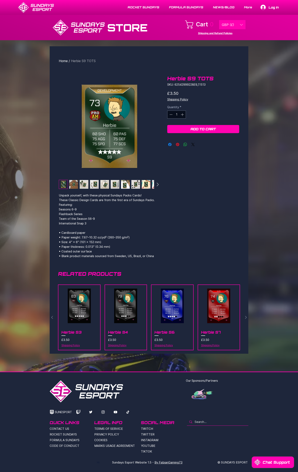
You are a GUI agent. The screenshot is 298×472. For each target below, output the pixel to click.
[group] (149, 317)
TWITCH (147, 429)
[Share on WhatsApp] (185, 144)
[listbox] (232, 24)
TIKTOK (146, 451)
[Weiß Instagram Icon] (103, 412)
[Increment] (182, 114)
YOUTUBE (148, 446)
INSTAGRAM (149, 440)
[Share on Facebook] (169, 144)
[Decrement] (170, 114)
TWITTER (147, 434)
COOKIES (100, 440)
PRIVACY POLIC (105, 434)
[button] (201, 24)
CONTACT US (59, 429)
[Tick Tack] (128, 412)
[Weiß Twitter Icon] (91, 412)
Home (63, 61)
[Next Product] (245, 317)
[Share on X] (193, 144)
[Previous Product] (52, 317)
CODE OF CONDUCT (64, 446)
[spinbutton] (176, 114)
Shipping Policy (177, 99)
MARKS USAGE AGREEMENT (114, 446)
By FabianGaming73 (168, 462)
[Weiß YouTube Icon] (115, 412)
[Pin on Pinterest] (177, 144)
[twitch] (78, 412)
